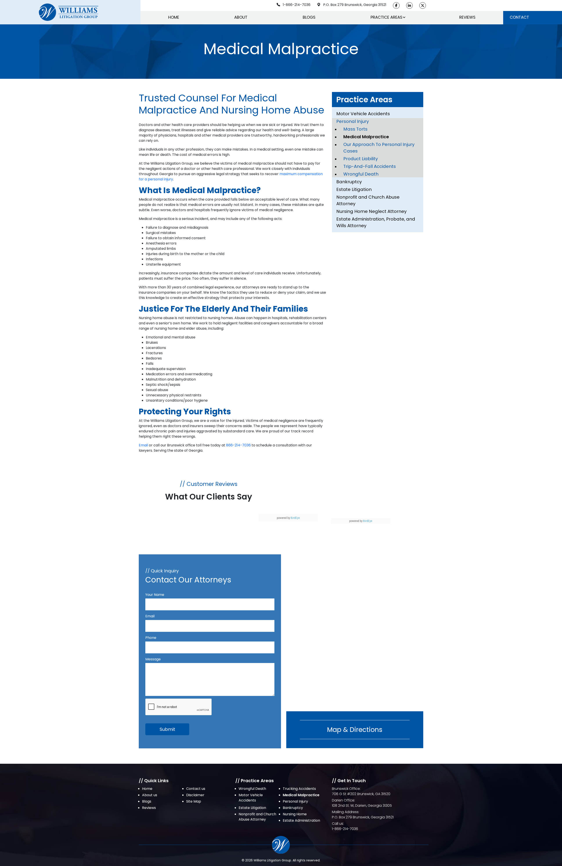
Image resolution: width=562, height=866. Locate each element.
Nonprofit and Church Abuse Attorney (368, 200)
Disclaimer (195, 795)
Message (153, 659)
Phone (150, 637)
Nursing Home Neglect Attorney (371, 211)
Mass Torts (355, 129)
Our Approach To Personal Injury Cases (378, 147)
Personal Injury (352, 121)
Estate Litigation (354, 189)
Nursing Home (295, 814)
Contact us (195, 788)
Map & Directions (354, 729)
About (240, 17)
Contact (519, 17)
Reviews (467, 17)
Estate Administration (301, 820)
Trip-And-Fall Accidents (369, 166)
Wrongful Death (360, 174)
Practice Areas (386, 17)
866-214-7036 (238, 445)
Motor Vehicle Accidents (363, 114)
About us (149, 795)
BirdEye (295, 517)
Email (143, 445)
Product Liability (360, 159)
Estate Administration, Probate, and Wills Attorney (375, 222)
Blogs (309, 17)
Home (173, 17)
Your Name (154, 594)
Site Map (193, 801)
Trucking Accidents (299, 788)
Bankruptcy (349, 182)
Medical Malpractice (366, 137)
